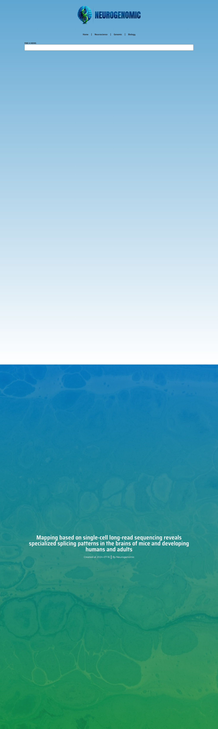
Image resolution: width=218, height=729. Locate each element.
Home (85, 34)
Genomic (118, 34)
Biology (131, 34)
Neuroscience (101, 34)
